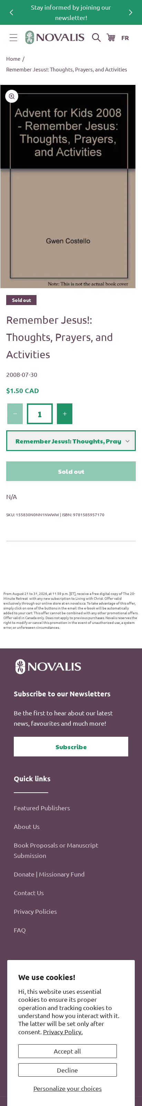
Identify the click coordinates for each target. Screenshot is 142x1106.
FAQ (20, 929)
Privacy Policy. (63, 1031)
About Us (27, 826)
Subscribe (71, 746)
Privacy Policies (35, 911)
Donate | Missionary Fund (49, 874)
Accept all (67, 1051)
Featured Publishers (42, 807)
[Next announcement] (130, 12)
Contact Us (29, 892)
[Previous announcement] (11, 12)
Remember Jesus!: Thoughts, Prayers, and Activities (66, 69)
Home (13, 58)
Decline (67, 1070)
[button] (13, 37)
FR (125, 37)
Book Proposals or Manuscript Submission (56, 850)
